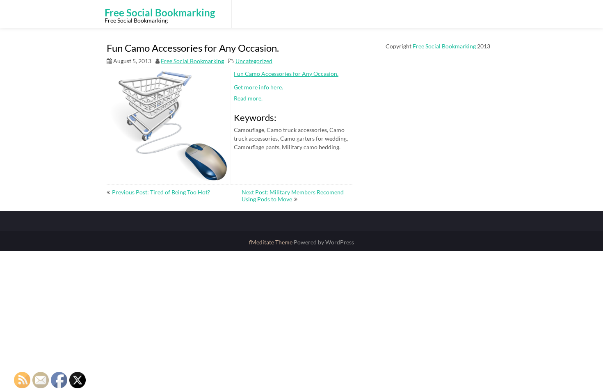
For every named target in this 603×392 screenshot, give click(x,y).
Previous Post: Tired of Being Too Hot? (161, 192)
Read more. (248, 98)
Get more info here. (258, 87)
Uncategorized (253, 60)
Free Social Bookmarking (192, 60)
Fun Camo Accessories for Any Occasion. (286, 73)
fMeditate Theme (271, 242)
